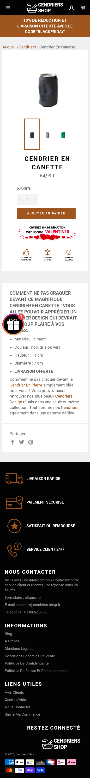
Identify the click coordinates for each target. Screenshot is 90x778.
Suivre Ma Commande (22, 714)
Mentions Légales (19, 648)
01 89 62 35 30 (35, 612)
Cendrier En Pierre (26, 385)
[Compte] (71, 7)
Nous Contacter (17, 707)
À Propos (12, 641)
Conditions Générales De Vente (30, 656)
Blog (8, 634)
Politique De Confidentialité (27, 663)
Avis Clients (14, 692)
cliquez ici (33, 597)
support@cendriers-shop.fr (39, 605)
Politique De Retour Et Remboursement (36, 671)
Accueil (9, 47)
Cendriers (27, 47)
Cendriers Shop (25, 754)
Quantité (23, 188)
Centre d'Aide (15, 700)
